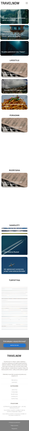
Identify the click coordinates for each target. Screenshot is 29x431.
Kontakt (14, 382)
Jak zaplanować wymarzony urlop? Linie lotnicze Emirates (14, 270)
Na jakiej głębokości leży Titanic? (13, 52)
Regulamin (14, 428)
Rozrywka (14, 170)
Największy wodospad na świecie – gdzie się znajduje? (13, 19)
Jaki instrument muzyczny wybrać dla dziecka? (13, 73)
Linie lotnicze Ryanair (11, 252)
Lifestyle (14, 60)
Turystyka (14, 280)
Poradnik (14, 115)
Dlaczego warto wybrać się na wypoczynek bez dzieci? (14, 411)
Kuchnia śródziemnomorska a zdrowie (14, 105)
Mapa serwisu (14, 425)
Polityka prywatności (14, 422)
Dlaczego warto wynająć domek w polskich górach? (14, 414)
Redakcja (15, 380)
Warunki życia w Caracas (12, 90)
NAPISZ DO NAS (14, 345)
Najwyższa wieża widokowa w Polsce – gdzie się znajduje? (12, 35)
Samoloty (14, 225)
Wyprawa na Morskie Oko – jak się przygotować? (14, 407)
